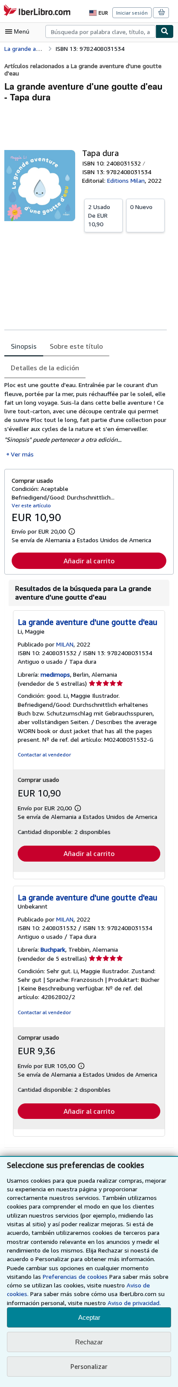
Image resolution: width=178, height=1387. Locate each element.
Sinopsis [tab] (24, 346)
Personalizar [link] (89, 1366)
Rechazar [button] (89, 1342)
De (99, 215)
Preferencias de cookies (75, 1276)
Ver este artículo (31, 505)
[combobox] (100, 31)
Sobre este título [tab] (76, 346)
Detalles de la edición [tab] (45, 367)
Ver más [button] (22, 454)
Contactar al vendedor (44, 754)
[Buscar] (164, 31)
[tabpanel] (85, 420)
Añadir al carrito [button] (89, 560)
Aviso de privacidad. (134, 1302)
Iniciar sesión (132, 12)
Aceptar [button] (89, 1317)
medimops (55, 674)
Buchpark (53, 949)
